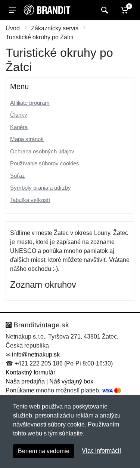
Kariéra (19, 127)
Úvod (13, 28)
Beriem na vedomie (43, 451)
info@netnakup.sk (36, 354)
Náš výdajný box (71, 381)
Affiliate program (30, 103)
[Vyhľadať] (103, 10)
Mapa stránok (27, 139)
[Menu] (12, 10)
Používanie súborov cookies (44, 163)
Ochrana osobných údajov (42, 151)
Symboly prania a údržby (40, 187)
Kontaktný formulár (30, 372)
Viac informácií (101, 450)
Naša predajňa (25, 381)
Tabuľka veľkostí (30, 200)
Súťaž (17, 175)
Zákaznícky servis (54, 28)
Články (18, 114)
